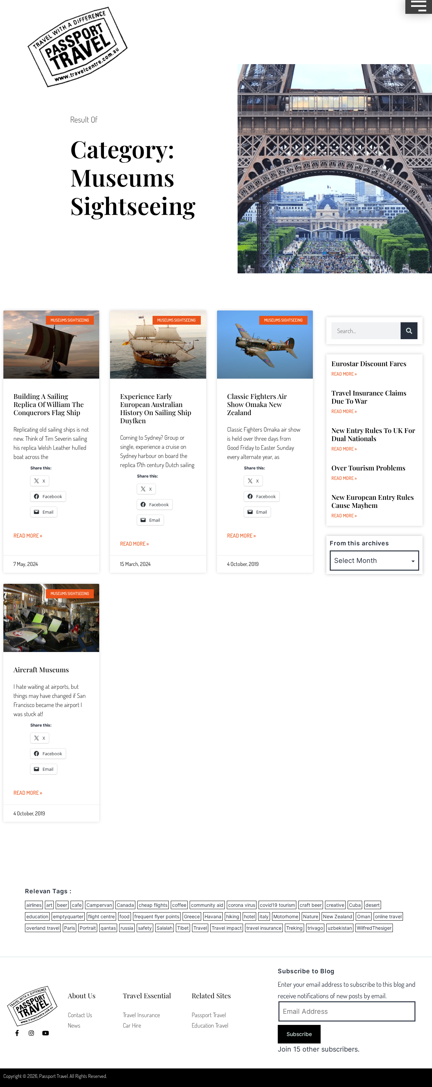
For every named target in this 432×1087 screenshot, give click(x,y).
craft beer (311, 905)
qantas (108, 928)
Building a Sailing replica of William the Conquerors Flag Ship (49, 404)
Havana (213, 916)
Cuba (355, 905)
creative (335, 905)
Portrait (88, 928)
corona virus (241, 905)
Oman (363, 916)
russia (126, 928)
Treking (294, 928)
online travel (388, 916)
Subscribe (299, 1034)
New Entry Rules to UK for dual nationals (373, 434)
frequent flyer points (156, 916)
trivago (315, 928)
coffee (179, 905)
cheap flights (153, 905)
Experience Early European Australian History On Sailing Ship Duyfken (155, 408)
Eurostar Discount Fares (368, 363)
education (37, 916)
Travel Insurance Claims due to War (368, 396)
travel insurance (263, 928)
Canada (125, 905)
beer (62, 905)
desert (373, 905)
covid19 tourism (277, 905)
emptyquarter (68, 916)
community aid (207, 905)
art (49, 905)
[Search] (409, 330)
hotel (249, 916)
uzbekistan (340, 928)
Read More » (28, 535)
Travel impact (227, 928)
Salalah (164, 928)
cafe (77, 905)
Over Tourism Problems (368, 467)
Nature (310, 916)
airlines (34, 905)
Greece (192, 916)
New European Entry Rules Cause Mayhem (372, 501)
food (124, 916)
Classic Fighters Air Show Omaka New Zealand (257, 404)
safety (145, 928)
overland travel (42, 928)
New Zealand (337, 916)
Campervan (99, 905)
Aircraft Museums (41, 669)
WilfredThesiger (374, 928)
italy (264, 916)
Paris (69, 928)
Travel (200, 928)
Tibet (183, 928)
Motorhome (285, 916)
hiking (232, 916)
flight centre (101, 916)
